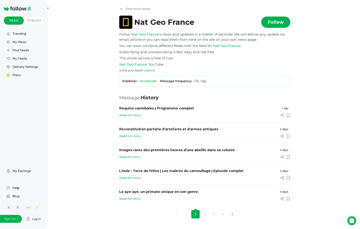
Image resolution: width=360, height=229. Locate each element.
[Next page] (223, 214)
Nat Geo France (145, 34)
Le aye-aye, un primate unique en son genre (158, 192)
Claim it (149, 70)
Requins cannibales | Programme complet (156, 108)
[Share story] (282, 115)
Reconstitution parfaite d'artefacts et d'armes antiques (168, 129)
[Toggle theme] (37, 207)
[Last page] (232, 214)
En (28, 207)
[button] (33, 219)
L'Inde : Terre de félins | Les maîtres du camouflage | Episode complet (181, 171)
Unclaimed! (147, 81)
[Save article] (288, 115)
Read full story (130, 115)
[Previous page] (186, 214)
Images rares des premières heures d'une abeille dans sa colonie (177, 150)
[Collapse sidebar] (48, 8)
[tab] (14, 20)
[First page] (177, 214)
